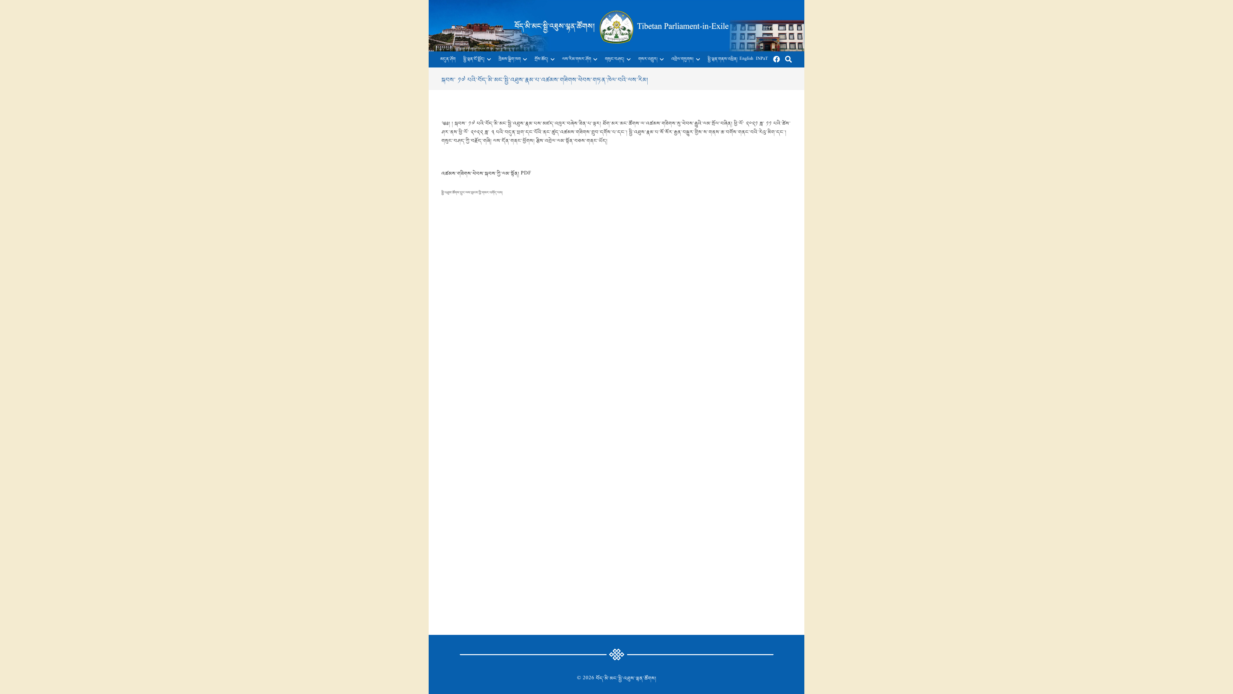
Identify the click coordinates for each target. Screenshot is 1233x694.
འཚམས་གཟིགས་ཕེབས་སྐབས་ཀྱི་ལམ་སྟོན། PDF (486, 174)
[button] (488, 59)
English (746, 59)
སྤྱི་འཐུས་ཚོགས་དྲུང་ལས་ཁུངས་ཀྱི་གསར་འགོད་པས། (472, 192)
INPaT (762, 59)
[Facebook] (776, 59)
